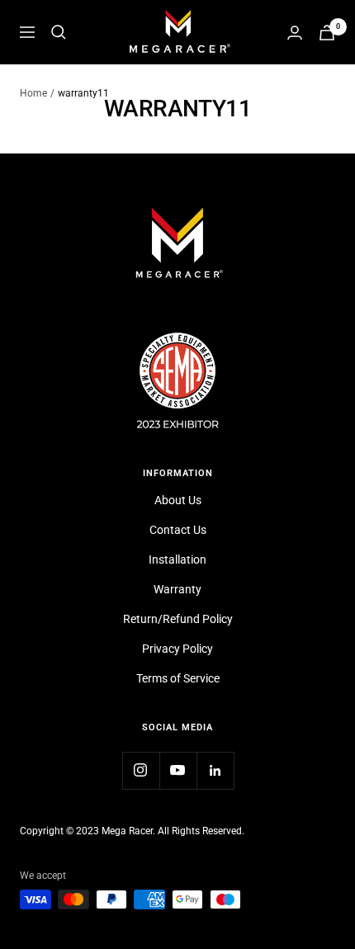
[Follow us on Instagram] (140, 770)
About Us (177, 500)
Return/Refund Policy (178, 619)
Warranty (177, 589)
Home (33, 93)
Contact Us (177, 529)
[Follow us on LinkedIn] (215, 770)
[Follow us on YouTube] (177, 770)
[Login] (294, 33)
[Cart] (327, 32)
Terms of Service (178, 678)
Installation (177, 559)
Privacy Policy (177, 648)
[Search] (58, 32)
